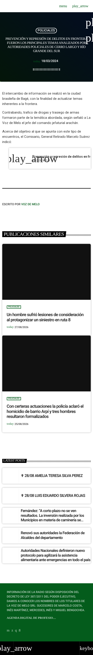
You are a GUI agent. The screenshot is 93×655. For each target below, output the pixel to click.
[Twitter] (12, 631)
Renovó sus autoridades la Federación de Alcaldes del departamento (53, 535)
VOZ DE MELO (30, 204)
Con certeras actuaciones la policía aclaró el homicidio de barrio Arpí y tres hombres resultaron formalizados (45, 411)
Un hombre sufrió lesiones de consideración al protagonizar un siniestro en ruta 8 (45, 317)
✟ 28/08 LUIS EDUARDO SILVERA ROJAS (53, 495)
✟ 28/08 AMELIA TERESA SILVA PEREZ (52, 476)
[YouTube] (8, 631)
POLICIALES (46, 30)
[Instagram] (16, 631)
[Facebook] (20, 631)
